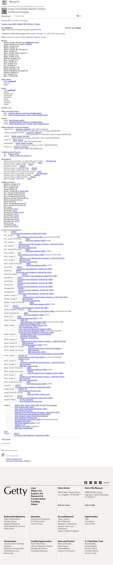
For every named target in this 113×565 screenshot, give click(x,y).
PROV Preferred (38, 325)
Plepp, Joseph (18, 140)
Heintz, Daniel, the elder (24, 143)
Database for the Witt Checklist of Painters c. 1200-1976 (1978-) (41, 244)
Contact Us (27, 461)
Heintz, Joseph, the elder (20, 136)
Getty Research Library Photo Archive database (44, 348)
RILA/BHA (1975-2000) (28, 336)
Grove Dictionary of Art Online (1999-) (30, 237)
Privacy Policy (19, 461)
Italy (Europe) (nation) (16, 120)
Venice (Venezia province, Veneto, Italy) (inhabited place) (28, 115)
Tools (14, 6)
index (36, 42)
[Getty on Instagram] (95, 482)
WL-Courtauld (42, 173)
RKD (29, 179)
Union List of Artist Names (24, 6)
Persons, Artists (13, 154)
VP (19, 235)
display (28, 44)
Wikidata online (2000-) (23, 426)
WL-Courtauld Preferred (42, 334)
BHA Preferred (34, 350)
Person (78, 28)
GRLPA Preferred (27, 334)
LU (9, 207)
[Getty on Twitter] (90, 482)
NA (27, 191)
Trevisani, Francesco (21, 147)
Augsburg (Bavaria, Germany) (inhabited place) (24, 113)
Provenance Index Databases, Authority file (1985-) (29, 233)
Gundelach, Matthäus (23, 129)
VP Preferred (51, 161)
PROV (34, 168)
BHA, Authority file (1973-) (37, 352)
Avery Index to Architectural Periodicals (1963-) (35, 329)
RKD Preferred (28, 343)
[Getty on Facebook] (85, 482)
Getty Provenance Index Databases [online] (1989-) (46, 354)
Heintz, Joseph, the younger (20, 156)
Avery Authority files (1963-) (28, 327)
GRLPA (31, 347)
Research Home (7, 6)
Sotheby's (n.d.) (23, 359)
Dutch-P (22, 191)
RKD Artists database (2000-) (36, 240)
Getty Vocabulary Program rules (29, 391)
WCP (31, 164)
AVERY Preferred (25, 325)
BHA (40, 163)
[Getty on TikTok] (100, 482)
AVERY (22, 166)
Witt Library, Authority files (27, 248)
